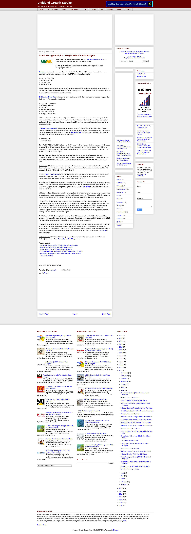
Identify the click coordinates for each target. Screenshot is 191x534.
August (123, 384)
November (124, 376)
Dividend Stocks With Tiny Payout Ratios (123, 159)
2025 (121, 338)
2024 (121, 341)
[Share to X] (65, 270)
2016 (121, 364)
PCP (118, 209)
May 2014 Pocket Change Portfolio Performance (136, 417)
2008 (121, 503)
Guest (118, 199)
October (124, 378)
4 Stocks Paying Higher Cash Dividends (134, 400)
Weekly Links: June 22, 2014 (130, 414)
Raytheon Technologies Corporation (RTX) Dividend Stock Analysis (59, 413)
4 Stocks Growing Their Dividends (89, 411)
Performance (74, 9)
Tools (85, 9)
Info (101, 9)
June (123, 390)
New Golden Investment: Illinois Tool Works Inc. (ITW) (124, 146)
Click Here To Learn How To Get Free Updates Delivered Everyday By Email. (134, 52)
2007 (121, 505)
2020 (121, 353)
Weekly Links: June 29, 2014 (130, 397)
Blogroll (110, 9)
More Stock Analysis (46, 255)
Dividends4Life (141, 73)
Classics (119, 186)
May (122, 473)
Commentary (121, 189)
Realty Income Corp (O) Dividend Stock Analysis (56, 249)
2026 (121, 335)
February (124, 482)
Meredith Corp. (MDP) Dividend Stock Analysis (136, 422)
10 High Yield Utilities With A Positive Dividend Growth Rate (97, 421)
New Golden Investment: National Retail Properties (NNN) (124, 153)
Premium (119, 215)
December (124, 373)
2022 (121, 347)
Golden (119, 195)
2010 (121, 497)
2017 (121, 361)
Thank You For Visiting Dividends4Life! (144, 126)
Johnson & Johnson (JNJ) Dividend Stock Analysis (56, 247)
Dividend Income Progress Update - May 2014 (136, 451)
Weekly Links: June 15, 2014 (130, 428)
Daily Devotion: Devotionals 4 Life (134, 58)
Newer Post (43, 314)
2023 (121, 344)
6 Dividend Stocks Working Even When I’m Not (136, 420)
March (123, 479)
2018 (121, 358)
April (122, 476)
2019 (121, 356)
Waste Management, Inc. (95, 59)
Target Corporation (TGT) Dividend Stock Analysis (137, 411)
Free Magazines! (141, 76)
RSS (129, 56)
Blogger (115, 530)
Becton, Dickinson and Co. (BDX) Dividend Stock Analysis (59, 245)
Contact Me (140, 175)
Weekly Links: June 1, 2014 (130, 469)
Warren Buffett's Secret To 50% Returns (124, 164)
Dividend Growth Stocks (54, 2)
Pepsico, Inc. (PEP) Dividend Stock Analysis (135, 466)
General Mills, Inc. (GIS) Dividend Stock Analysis (137, 425)
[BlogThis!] (64, 270)
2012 (121, 491)
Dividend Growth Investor (144, 116)
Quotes (119, 222)
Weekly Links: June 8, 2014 (130, 448)
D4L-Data (120, 192)
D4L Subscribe (53, 9)
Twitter (134, 56)
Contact (93, 9)
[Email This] (62, 270)
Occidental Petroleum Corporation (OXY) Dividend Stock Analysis (61, 251)
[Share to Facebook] (67, 270)
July (122, 387)
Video (128, 9)
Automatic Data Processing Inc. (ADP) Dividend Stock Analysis (60, 253)
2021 (121, 350)
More (124, 521)
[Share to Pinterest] (69, 270)
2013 (121, 488)
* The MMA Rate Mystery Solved (96, 433)
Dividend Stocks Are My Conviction (95, 399)
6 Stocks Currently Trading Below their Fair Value (136, 408)
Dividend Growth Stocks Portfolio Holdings (59, 439)
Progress (119, 218)
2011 (121, 494)
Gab (138, 56)
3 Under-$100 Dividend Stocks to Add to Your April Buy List (144, 139)
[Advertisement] (75, 16)
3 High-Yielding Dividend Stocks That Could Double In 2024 (144, 145)
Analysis (47, 273)
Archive (119, 9)
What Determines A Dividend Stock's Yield (123, 141)
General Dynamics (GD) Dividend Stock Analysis (143, 132)
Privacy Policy (42, 525)
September (125, 381)
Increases (120, 202)
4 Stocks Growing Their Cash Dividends (134, 454)
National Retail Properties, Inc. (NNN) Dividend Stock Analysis (58, 451)
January (124, 484)
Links (118, 205)
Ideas (64, 9)
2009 (121, 500)
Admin (119, 179)
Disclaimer (102, 230)
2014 (121, 370)
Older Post (106, 314)
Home (41, 9)
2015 (121, 367)
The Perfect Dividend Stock (129, 440)
